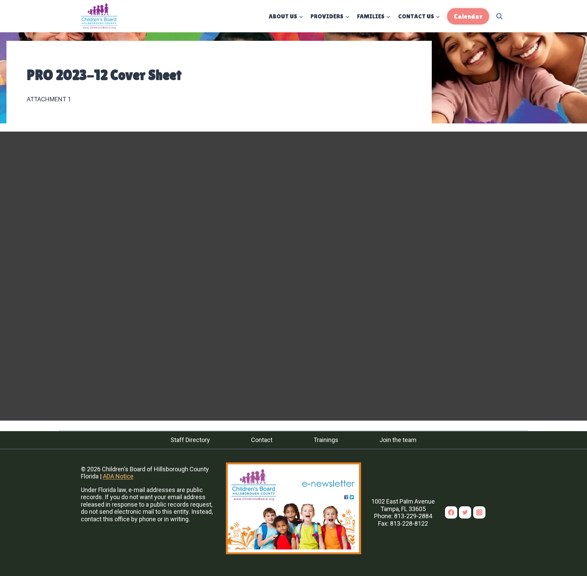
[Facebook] (451, 512)
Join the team (397, 439)
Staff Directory (190, 439)
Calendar (468, 16)
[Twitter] (465, 512)
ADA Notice (118, 476)
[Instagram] (479, 512)
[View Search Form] (499, 16)
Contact (261, 439)
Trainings (326, 439)
